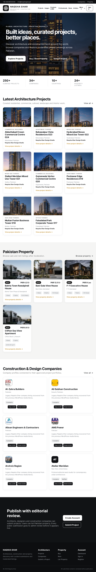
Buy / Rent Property (38, 58)
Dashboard (82, 553)
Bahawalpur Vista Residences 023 (44, 133)
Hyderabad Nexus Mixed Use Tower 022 (78, 133)
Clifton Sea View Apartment (13, 332)
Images (47, 8)
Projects (40, 8)
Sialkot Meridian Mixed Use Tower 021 (16, 177)
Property (90, 2)
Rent (59, 556)
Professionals (63, 8)
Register (81, 559)
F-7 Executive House (77, 285)
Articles (75, 8)
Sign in (89, 8)
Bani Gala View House (47, 285)
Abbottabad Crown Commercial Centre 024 (15, 134)
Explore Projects (15, 58)
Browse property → (84, 256)
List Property (62, 559)
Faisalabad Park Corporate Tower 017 (46, 221)
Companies (81, 2)
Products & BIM (53, 8)
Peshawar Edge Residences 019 (75, 177)
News (70, 8)
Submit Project (60, 58)
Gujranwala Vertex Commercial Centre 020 (46, 179)
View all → (88, 103)
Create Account (72, 518)
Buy (59, 553)
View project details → (13, 146)
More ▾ (81, 8)
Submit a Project (44, 559)
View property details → (14, 299)
